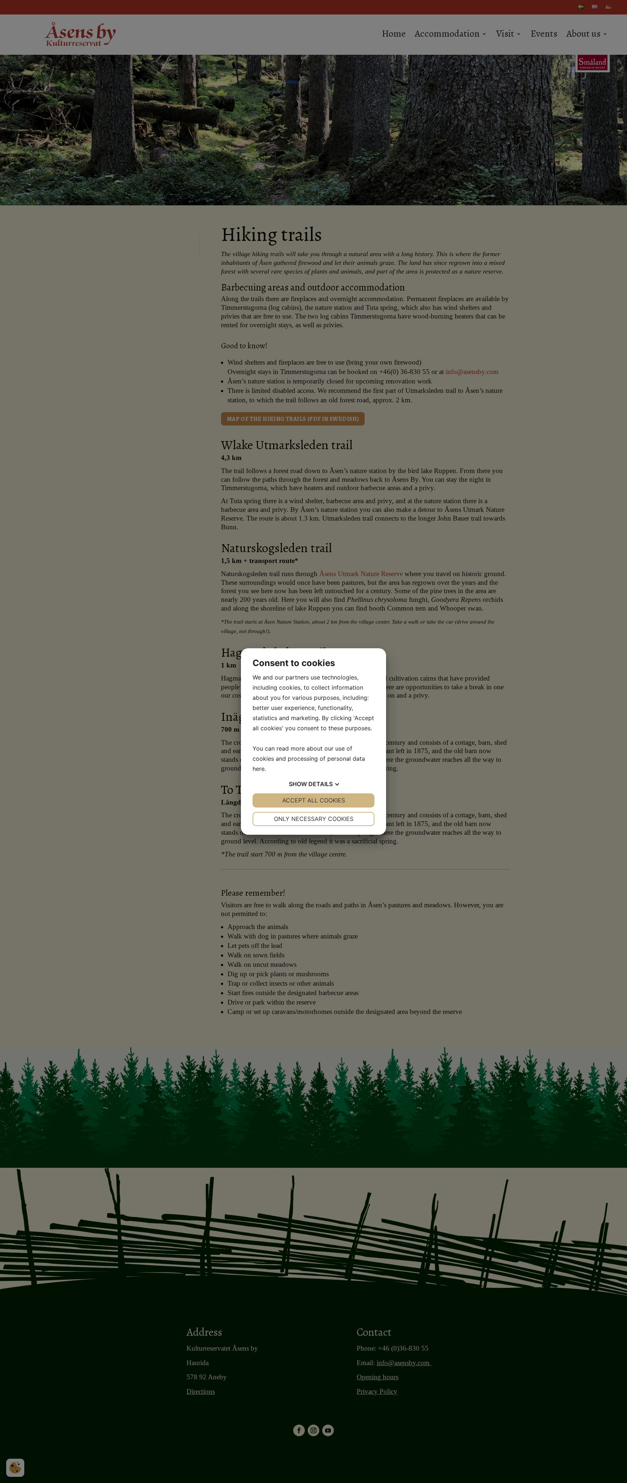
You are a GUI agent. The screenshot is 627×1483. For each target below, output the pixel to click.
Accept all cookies (313, 800)
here (259, 768)
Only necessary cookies (313, 818)
